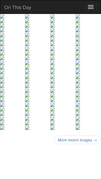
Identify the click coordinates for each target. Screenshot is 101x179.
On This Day (17, 6)
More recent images (77, 140)
